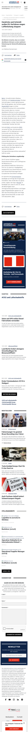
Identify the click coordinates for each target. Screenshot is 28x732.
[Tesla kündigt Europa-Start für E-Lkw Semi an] (14, 454)
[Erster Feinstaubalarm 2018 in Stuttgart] (14, 369)
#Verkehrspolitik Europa (8, 402)
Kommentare (8, 55)
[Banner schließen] (23, 723)
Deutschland (5, 106)
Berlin (3, 98)
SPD (20, 127)
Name (3, 601)
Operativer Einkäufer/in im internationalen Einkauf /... (12, 541)
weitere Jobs (6, 571)
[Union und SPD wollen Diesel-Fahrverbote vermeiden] (14, 307)
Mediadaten (10, 717)
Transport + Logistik (18, 15)
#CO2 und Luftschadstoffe (13, 297)
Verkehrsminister (15, 100)
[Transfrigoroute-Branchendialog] (14, 234)
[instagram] (14, 699)
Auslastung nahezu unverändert (11, 276)
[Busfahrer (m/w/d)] (7, 527)
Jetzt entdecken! (14, 729)
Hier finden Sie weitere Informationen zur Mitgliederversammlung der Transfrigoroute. (14, 251)
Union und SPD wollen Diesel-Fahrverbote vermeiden (13, 320)
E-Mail (3, 594)
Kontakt (19, 717)
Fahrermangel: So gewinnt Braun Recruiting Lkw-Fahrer (13, 433)
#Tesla (10, 463)
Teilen (18, 55)
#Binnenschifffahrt (13, 346)
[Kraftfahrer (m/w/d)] (7, 561)
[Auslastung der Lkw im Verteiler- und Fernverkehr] (14, 261)
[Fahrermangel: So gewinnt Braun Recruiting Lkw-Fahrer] (14, 420)
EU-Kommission (16, 176)
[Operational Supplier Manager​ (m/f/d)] (11, 549)
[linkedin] (18, 699)
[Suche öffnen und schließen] (21, 2)
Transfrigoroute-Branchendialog (9, 246)
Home (3, 15)
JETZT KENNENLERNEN (14, 282)
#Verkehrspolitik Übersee (9, 404)
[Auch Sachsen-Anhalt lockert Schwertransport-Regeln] (14, 484)
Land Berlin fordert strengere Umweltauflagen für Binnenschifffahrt (13, 351)
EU (7, 104)
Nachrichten (9, 15)
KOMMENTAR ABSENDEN (14, 634)
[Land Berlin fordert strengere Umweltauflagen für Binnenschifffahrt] (14, 337)
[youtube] (10, 699)
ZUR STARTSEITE (8, 213)
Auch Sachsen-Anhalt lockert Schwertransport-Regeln (13, 497)
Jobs (7, 721)
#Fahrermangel (12, 429)
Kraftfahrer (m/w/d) (9, 563)
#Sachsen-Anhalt (12, 493)
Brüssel (19, 182)
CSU (8, 127)
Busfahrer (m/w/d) (9, 529)
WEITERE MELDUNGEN (9, 394)
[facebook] (5, 699)
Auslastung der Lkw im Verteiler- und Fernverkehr (13, 273)
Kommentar (5, 607)
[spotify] (22, 699)
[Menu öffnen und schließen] (3, 2)
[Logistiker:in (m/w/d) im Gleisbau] (10, 515)
